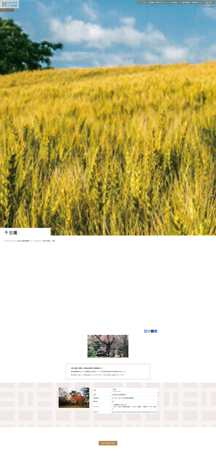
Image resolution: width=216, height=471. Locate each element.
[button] (61, 398)
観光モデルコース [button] (161, 2)
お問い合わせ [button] (209, 2)
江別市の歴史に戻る (108, 443)
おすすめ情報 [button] (173, 2)
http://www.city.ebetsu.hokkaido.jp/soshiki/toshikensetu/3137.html (134, 412)
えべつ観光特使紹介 (185, 2)
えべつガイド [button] (143, 2)
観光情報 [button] (152, 2)
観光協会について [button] (197, 2)
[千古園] (108, 346)
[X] (152, 331)
